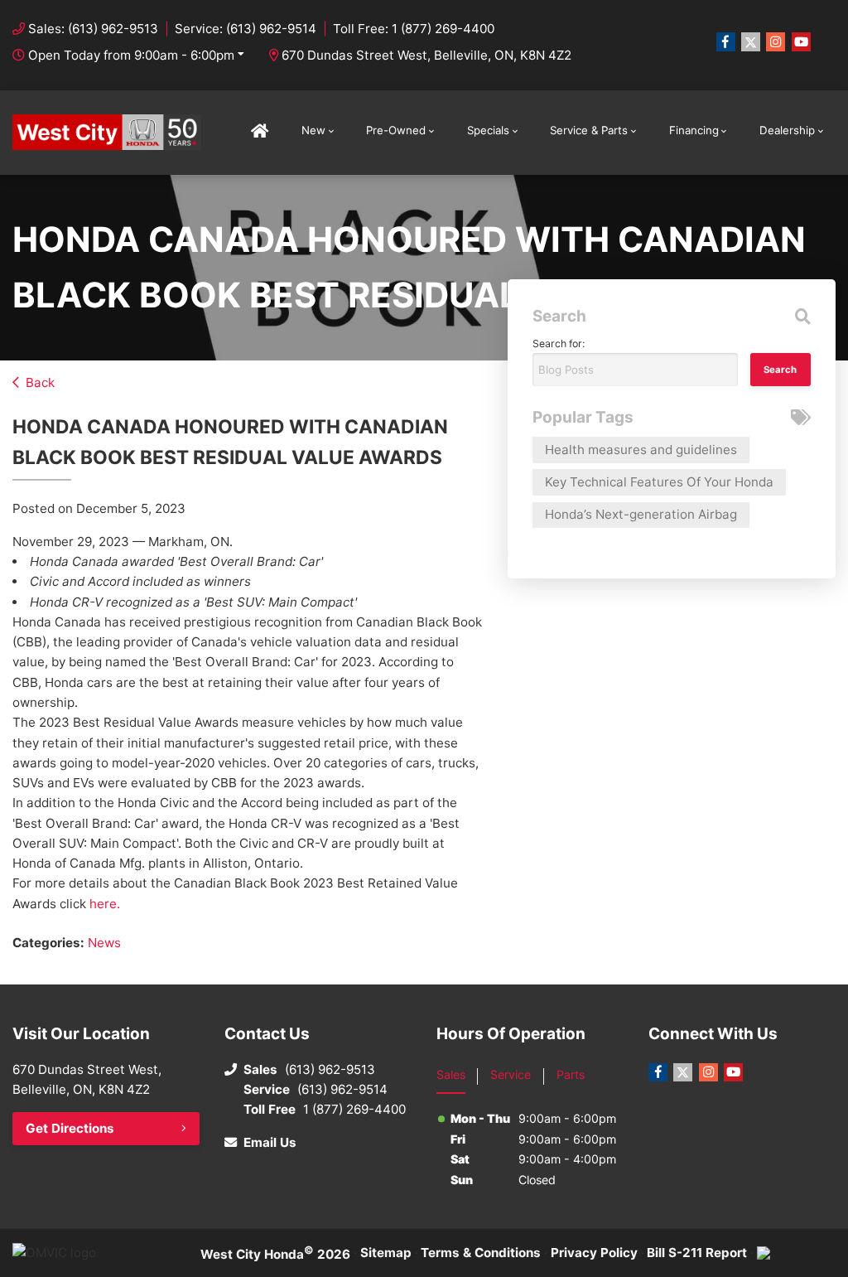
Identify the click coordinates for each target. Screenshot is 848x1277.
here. (104, 904)
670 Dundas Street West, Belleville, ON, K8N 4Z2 (426, 55)
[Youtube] (801, 41)
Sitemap (386, 1252)
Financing (694, 130)
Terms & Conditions (481, 1252)
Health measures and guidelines (641, 449)
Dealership (787, 130)
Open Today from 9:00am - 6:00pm (131, 55)
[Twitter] (750, 41)
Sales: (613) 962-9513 (93, 28)
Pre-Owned (396, 130)
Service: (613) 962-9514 (245, 28)
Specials (488, 130)
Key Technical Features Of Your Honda (659, 482)
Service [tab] (510, 1074)
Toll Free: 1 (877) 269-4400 (413, 28)
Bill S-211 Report (697, 1252)
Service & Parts (589, 130)
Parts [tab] (570, 1074)
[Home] (259, 132)
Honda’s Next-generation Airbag (641, 514)
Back (40, 382)
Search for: (558, 343)
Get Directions (70, 1128)
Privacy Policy (594, 1252)
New (313, 130)
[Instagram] (775, 41)
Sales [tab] (450, 1074)
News (104, 942)
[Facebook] (725, 41)
